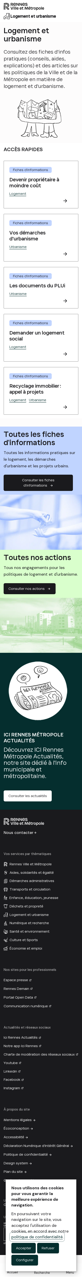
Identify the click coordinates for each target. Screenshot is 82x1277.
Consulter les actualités (27, 796)
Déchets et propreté (26, 906)
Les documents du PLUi (37, 286)
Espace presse (16, 980)
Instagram (12, 1088)
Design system (16, 1163)
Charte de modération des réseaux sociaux (39, 1054)
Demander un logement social (36, 336)
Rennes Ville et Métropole (31, 864)
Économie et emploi (26, 948)
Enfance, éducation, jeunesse (33, 898)
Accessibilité (14, 1137)
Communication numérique (26, 1006)
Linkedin (10, 1071)
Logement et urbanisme (29, 915)
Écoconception (16, 1128)
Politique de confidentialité (26, 1154)
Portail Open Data (18, 997)
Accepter (23, 1248)
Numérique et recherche (29, 923)
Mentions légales (18, 1120)
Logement (17, 194)
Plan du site (13, 1172)
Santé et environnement (29, 931)
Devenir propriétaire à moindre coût (34, 182)
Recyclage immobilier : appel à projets (35, 389)
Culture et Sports (24, 940)
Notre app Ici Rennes (21, 1046)
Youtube (11, 1063)
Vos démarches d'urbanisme (27, 236)
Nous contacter (18, 832)
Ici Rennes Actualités (21, 1037)
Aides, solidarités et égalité (32, 873)
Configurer (24, 1260)
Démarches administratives (32, 881)
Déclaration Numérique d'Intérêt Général (36, 1146)
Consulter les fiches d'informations (38, 482)
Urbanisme (18, 247)
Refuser (48, 1248)
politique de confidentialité (37, 1237)
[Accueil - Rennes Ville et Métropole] (41, 7)
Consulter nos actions (26, 589)
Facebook (12, 1080)
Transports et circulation (30, 889)
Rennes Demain (16, 989)
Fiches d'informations (30, 170)
